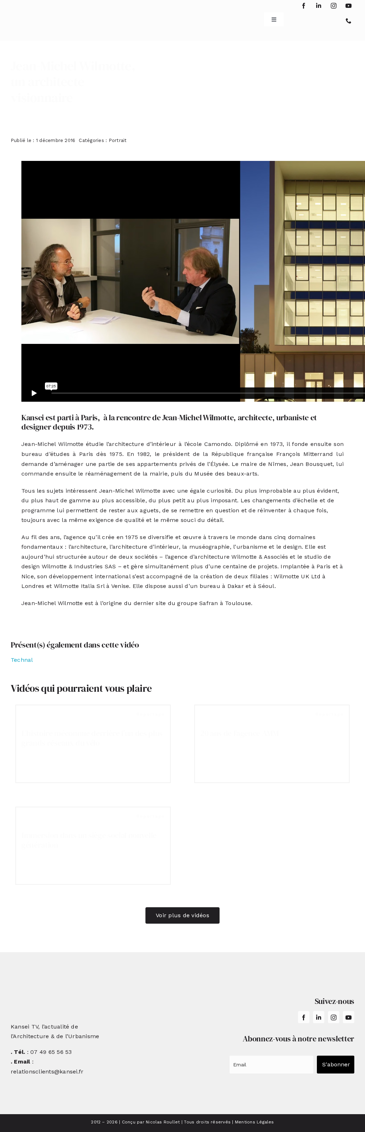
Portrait (118, 140)
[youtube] (348, 5)
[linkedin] (318, 5)
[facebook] (303, 5)
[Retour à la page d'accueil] (39, 17)
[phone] (348, 20)
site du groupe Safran (187, 603)
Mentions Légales (254, 1122)
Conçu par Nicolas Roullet (151, 1122)
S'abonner (336, 1064)
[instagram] (333, 5)
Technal (22, 659)
